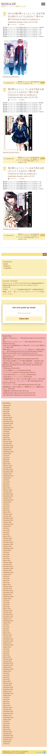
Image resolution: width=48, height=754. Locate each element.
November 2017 (8, 617)
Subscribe (24, 319)
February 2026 (7, 417)
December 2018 (8, 590)
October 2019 (7, 570)
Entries (5, 752)
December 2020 (8, 542)
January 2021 (7, 540)
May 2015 (6, 677)
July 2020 (6, 552)
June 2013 (6, 723)
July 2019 (6, 576)
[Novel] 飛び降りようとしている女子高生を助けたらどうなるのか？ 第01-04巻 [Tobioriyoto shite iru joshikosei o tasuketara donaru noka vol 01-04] (26, 17)
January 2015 (7, 685)
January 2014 (7, 709)
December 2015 (8, 663)
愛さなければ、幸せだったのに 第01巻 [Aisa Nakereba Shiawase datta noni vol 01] (23, 356)
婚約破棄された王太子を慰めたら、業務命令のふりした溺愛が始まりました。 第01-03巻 (24, 388)
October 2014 (7, 691)
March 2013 (6, 729)
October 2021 (7, 522)
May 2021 (6, 532)
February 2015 (7, 683)
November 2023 (8, 472)
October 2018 (7, 594)
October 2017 (7, 619)
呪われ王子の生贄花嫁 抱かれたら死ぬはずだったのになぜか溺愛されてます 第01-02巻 (24, 346)
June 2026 (6, 409)
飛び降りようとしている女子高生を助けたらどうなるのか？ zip (28, 160)
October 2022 (7, 498)
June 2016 (6, 651)
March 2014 (6, 705)
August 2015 (7, 671)
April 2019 (6, 582)
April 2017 (6, 631)
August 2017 (7, 623)
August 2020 (7, 550)
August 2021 (7, 526)
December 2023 (8, 470)
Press (26, 751)
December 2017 (8, 615)
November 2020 (8, 544)
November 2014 (8, 689)
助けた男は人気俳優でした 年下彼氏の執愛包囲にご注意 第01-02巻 (23, 361)
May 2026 (6, 411)
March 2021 (6, 536)
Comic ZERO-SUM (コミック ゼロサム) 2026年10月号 (19, 374)
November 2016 (8, 641)
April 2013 (6, 727)
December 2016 (8, 639)
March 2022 (6, 512)
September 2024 (8, 452)
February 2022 (7, 514)
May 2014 (6, 701)
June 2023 (6, 482)
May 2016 (6, 653)
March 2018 (6, 609)
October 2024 (7, 449)
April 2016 (6, 655)
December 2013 (8, 711)
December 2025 (8, 421)
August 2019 (7, 574)
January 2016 (7, 661)
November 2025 (8, 423)
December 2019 (8, 566)
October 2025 (7, 425)
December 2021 (8, 518)
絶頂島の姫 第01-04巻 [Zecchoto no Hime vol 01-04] (19, 393)
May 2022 (6, 508)
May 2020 (6, 556)
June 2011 (6, 743)
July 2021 (6, 528)
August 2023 (7, 478)
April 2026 (6, 413)
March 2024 (6, 464)
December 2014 (8, 687)
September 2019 (8, 572)
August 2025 (7, 429)
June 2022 (6, 506)
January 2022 (7, 516)
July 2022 (6, 504)
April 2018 (6, 607)
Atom (11, 752)
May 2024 (6, 460)
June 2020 (6, 554)
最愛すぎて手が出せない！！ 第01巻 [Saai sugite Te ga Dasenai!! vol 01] (24, 339)
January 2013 (7, 733)
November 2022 (8, 496)
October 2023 (7, 474)
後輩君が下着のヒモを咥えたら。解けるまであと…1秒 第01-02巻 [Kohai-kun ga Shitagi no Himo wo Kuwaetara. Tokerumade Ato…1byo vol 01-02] (23, 364)
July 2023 (6, 480)
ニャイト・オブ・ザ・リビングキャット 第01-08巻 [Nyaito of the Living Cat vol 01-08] (23, 382)
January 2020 (7, 564)
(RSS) (8, 752)
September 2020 (8, 548)
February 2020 (7, 562)
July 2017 (6, 625)
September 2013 (8, 717)
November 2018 (8, 592)
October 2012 (7, 739)
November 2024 (8, 447)
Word (23, 751)
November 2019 (8, 568)
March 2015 (6, 681)
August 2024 (7, 454)
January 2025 (7, 443)
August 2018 (7, 599)
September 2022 (8, 500)
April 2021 (6, 534)
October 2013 (7, 715)
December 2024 (8, 445)
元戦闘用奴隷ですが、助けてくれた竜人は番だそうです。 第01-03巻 (24, 379)
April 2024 (6, 462)
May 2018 (6, 605)
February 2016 (7, 659)
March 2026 (6, 415)
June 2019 (6, 578)
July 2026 (6, 407)
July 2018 (6, 601)
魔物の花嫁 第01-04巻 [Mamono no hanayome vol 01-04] (20, 359)
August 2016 (7, 647)
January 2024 (7, 468)
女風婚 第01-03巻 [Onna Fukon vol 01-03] (15, 391)
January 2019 (7, 588)
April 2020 (6, 558)
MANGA (22, 24)
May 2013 (6, 725)
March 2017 (6, 633)
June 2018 (6, 603)
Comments (18, 752)
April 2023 (6, 486)
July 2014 (6, 697)
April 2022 (6, 510)
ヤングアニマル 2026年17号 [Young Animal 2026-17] (19, 372)
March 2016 (6, 657)
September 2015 (8, 669)
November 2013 (8, 713)
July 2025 (6, 431)
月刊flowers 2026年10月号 (11, 368)
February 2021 (7, 538)
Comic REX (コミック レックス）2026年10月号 (17, 377)
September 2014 (8, 693)
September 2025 (8, 427)
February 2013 (7, 731)
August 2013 (7, 719)
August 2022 (7, 502)
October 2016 (7, 643)
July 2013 (6, 721)
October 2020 (7, 546)
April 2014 (6, 703)
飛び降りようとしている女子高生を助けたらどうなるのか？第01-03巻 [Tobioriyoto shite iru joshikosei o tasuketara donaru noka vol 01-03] (26, 93)
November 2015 (8, 665)
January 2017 (7, 637)
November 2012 (8, 737)
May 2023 (6, 484)
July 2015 (6, 673)
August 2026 (7, 405)
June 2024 (6, 458)
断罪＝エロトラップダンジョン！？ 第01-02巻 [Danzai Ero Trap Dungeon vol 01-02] (22, 342)
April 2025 (6, 437)
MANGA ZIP (6, 751)
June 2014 (6, 699)
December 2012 (8, 735)
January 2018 (7, 613)
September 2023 (8, 476)
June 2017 (6, 627)
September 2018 (8, 596)
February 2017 (7, 635)
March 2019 (6, 584)
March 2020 (6, 560)
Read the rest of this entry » (11, 76)
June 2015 (6, 675)
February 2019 (7, 586)
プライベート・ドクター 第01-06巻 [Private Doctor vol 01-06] (21, 385)
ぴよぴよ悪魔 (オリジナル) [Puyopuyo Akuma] (17, 370)
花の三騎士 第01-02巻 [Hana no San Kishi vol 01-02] (19, 395)
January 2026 (7, 419)
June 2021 (6, 530)
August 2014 (7, 695)
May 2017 (6, 629)
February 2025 (7, 441)
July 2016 (6, 649)
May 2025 (6, 435)
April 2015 (6, 679)
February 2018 (7, 611)
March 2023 (6, 488)
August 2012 (7, 741)
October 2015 (7, 667)
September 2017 (8, 621)
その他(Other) (7, 268)
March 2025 (6, 439)
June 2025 (6, 433)
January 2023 (7, 492)
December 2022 (8, 494)
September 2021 (8, 524)
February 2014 (7, 707)
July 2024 (6, 456)
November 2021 (8, 520)
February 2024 (7, 466)
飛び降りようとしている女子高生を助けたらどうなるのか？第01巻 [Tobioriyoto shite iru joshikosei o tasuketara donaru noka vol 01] (26, 172)
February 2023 (7, 490)
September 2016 (8, 645)
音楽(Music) (6, 266)
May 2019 (6, 580)
